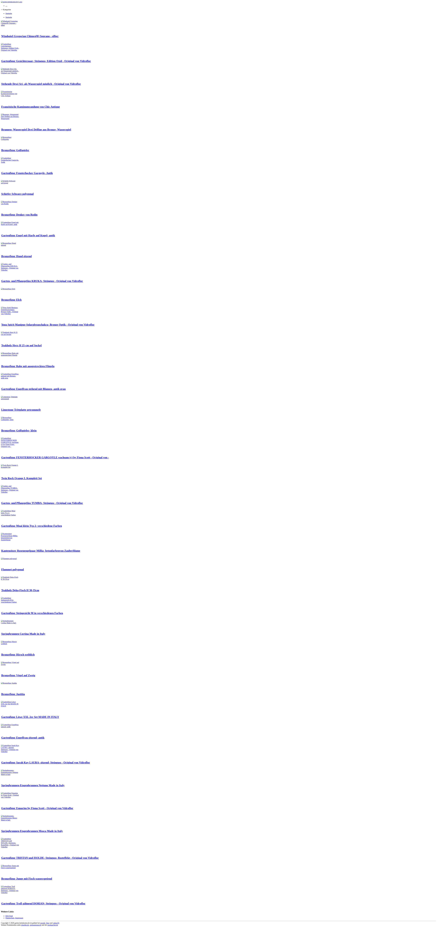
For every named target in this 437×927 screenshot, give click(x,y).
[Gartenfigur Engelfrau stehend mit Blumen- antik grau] (10, 378)
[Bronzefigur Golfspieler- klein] (10, 420)
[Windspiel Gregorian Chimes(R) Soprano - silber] (10, 25)
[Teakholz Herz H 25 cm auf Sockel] (10, 334)
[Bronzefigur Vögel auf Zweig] (10, 664)
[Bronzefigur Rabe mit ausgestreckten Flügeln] (10, 355)
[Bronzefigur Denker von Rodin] (10, 204)
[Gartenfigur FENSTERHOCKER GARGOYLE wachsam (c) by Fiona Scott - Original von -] (10, 446)
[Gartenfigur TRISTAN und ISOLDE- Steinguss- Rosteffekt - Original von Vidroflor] (10, 847)
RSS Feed (9, 916)
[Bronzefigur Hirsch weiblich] (10, 644)
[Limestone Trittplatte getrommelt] (10, 399)
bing (47, 923)
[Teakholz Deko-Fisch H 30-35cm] (10, 579)
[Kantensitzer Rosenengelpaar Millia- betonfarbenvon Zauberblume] (10, 540)
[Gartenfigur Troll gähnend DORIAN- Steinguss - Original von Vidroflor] (10, 893)
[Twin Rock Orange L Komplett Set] (10, 467)
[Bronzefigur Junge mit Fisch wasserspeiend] (10, 868)
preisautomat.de (35, 925)
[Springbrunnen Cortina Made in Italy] (10, 623)
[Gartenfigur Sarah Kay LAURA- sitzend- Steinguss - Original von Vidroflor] (10, 752)
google (42, 923)
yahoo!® (56, 923)
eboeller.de (25, 925)
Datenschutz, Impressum (14, 918)
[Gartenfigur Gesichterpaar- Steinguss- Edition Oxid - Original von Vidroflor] (10, 50)
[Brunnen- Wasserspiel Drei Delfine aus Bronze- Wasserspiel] (10, 119)
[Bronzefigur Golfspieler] (10, 139)
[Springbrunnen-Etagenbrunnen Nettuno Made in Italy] (10, 774)
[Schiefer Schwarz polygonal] (10, 183)
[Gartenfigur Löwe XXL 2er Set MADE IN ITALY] (10, 706)
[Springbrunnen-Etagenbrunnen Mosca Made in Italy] (10, 820)
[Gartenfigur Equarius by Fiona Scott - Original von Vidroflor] (10, 797)
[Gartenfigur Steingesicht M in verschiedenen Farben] (10, 602)
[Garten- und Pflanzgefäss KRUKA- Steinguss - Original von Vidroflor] (10, 270)
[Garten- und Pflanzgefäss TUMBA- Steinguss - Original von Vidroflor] (10, 492)
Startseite (8, 13)
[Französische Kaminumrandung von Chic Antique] (10, 96)
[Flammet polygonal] (9, 559)
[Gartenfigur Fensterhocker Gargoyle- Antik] (10, 162)
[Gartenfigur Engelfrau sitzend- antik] (10, 727)
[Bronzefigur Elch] (8, 289)
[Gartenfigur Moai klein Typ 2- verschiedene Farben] (10, 515)
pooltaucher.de (52, 925)
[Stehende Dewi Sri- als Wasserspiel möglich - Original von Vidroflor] (10, 73)
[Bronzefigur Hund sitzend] (10, 245)
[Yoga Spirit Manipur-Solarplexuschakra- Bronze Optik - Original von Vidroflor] (10, 314)
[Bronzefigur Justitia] (9, 683)
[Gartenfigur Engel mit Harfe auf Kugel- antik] (10, 224)
